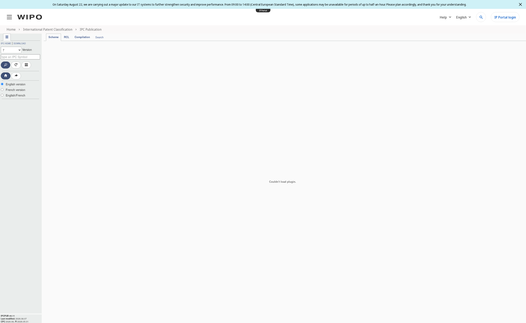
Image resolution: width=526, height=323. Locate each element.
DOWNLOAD (20, 43)
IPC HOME (6, 43)
